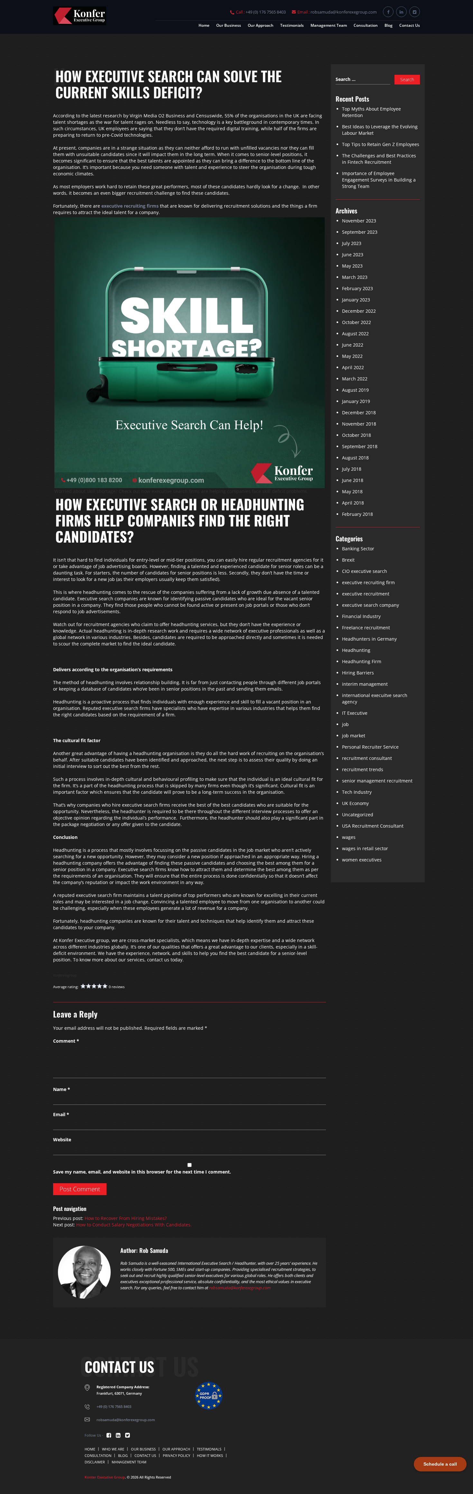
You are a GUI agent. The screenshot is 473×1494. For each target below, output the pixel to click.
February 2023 (357, 288)
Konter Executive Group (105, 1477)
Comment (66, 1041)
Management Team (329, 25)
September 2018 (359, 446)
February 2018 (357, 514)
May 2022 (352, 356)
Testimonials (292, 25)
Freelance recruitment (366, 627)
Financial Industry (361, 616)
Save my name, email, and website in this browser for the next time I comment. (142, 1172)
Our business (228, 25)
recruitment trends (362, 769)
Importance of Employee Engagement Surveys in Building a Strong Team (379, 179)
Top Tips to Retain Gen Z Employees (380, 144)
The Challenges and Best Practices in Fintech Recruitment (379, 158)
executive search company (370, 605)
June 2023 (352, 254)
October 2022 (356, 322)
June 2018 (352, 480)
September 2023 (359, 232)
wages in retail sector (365, 848)
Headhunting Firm (361, 661)
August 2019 (355, 390)
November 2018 (359, 424)
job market (353, 735)
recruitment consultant (367, 758)
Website (62, 1139)
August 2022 (355, 333)
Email (61, 1114)
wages (349, 837)
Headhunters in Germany (369, 639)
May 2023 (352, 266)
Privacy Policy (176, 1455)
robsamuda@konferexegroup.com (344, 12)
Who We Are (113, 1449)
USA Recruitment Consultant (372, 826)
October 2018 (356, 435)
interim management (365, 684)
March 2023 (354, 277)
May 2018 (352, 491)
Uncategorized (357, 814)
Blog (389, 25)
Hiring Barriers (358, 673)
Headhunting (356, 650)
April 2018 (353, 503)
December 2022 (359, 311)
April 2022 (353, 367)
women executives (362, 860)
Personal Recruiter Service (370, 747)
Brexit (348, 560)
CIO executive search (364, 571)
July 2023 (351, 243)
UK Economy (355, 803)
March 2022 (354, 379)
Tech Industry (357, 792)
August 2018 (355, 458)
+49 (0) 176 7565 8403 (266, 12)
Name (61, 1089)
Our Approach (261, 25)
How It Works (210, 1455)
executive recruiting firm (368, 582)
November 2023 (359, 221)
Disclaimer (95, 1462)
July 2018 (351, 469)
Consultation (366, 25)
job (345, 724)
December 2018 (359, 412)
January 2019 (356, 401)
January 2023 (356, 300)
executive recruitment (365, 594)
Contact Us (409, 25)
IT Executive (354, 713)
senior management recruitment (377, 781)
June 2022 (352, 345)
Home (204, 25)
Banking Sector (358, 549)
